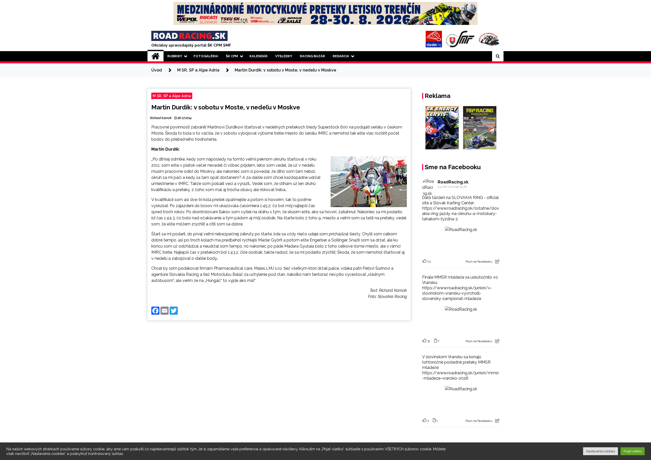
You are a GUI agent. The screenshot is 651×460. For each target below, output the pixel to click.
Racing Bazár (312, 56)
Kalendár (258, 56)
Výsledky (283, 56)
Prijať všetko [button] (633, 451)
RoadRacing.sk (453, 182)
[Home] (155, 56)
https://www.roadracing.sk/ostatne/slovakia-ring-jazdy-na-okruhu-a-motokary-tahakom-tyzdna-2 (460, 213)
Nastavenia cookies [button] (600, 451)
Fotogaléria (206, 56)
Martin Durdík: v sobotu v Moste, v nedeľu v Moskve (225, 107)
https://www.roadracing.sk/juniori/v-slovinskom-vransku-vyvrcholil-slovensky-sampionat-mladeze (457, 293)
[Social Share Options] (497, 261)
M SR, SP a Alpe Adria (172, 96)
